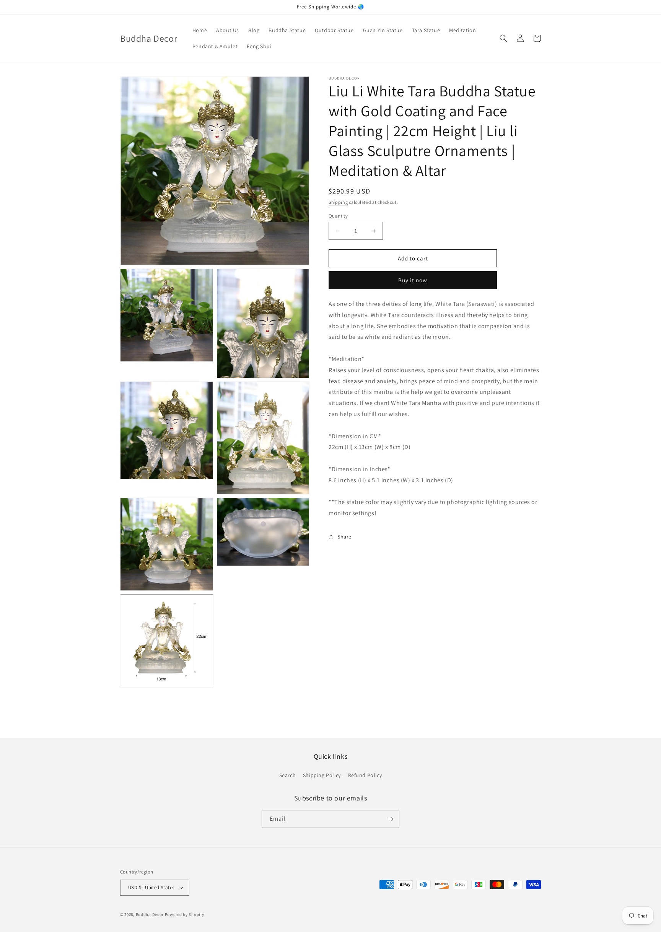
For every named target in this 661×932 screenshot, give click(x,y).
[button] (503, 38)
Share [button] (344, 537)
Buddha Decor (150, 914)
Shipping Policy (322, 775)
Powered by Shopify (184, 914)
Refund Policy (365, 775)
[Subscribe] (390, 819)
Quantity (338, 216)
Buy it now (412, 280)
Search (287, 775)
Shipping (338, 202)
